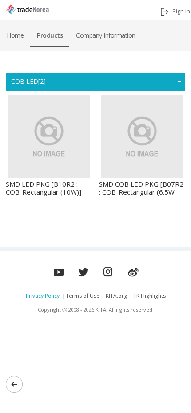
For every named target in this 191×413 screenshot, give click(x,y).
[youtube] (83, 269)
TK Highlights (149, 296)
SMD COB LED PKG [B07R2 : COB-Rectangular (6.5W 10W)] (141, 188)
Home (15, 35)
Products (50, 35)
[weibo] (133, 269)
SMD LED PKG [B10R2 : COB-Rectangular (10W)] (43, 188)
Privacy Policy (43, 296)
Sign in (181, 11)
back (14, 384)
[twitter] (108, 269)
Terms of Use (82, 296)
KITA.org (116, 296)
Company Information (105, 35)
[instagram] (58, 269)
